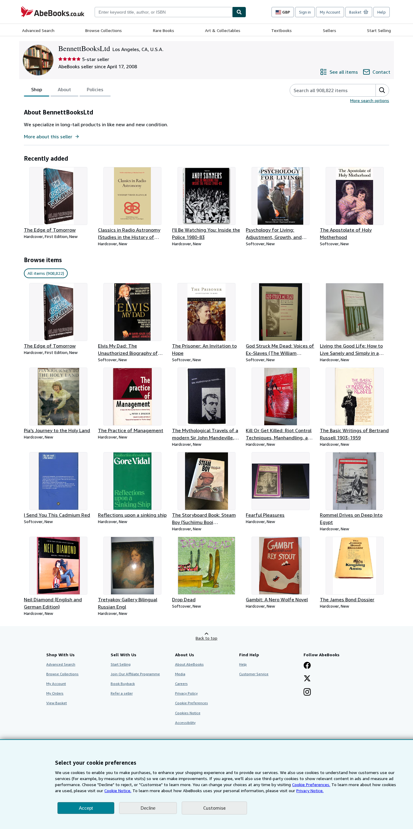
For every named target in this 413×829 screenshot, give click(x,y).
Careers (181, 683)
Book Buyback (123, 683)
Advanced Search (38, 30)
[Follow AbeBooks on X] (307, 679)
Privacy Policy (186, 693)
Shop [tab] (36, 89)
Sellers (329, 30)
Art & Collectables (222, 30)
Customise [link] (214, 808)
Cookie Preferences (191, 703)
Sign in (305, 12)
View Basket (56, 703)
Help (381, 12)
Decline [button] (148, 808)
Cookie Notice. (117, 790)
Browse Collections (103, 30)
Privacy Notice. (310, 790)
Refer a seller (122, 693)
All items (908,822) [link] (46, 273)
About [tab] (64, 89)
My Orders (54, 693)
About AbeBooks (189, 664)
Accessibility (185, 722)
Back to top (206, 638)
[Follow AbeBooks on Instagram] (307, 692)
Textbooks (281, 30)
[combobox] (163, 12)
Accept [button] (86, 808)
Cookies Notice (187, 713)
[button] (382, 90)
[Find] (239, 12)
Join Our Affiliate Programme (135, 674)
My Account (330, 12)
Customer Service (253, 674)
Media (180, 674)
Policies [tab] (95, 89)
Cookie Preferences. (311, 784)
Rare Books (163, 30)
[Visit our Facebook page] (307, 666)
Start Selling (379, 30)
